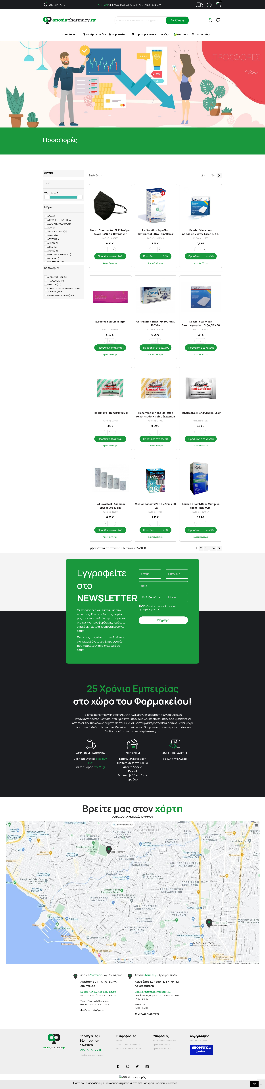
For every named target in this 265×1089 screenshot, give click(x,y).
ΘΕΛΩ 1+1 (54, 284)
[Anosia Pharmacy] (69, 20)
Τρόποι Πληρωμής (161, 1044)
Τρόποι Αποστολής (162, 1048)
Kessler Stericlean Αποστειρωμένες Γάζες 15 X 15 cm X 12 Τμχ (200, 232)
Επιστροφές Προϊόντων (164, 1040)
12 (201, 175)
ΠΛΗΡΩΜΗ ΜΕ (132, 753)
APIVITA (53, 239)
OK (254, 1084)
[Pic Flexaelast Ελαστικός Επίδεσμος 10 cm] (110, 479)
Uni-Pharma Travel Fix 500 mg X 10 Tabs (155, 323)
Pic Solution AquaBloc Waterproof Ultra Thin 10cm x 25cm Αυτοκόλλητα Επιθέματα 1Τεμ (155, 232)
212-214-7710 (57, 4)
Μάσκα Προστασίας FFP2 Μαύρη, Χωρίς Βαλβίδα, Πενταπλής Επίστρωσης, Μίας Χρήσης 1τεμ (110, 232)
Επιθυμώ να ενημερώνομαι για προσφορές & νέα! (157, 607)
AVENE (52, 250)
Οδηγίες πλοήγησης (94, 1010)
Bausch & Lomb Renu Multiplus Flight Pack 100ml (200, 505)
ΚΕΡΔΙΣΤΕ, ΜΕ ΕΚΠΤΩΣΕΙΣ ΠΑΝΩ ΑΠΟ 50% (63, 290)
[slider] (47, 197)
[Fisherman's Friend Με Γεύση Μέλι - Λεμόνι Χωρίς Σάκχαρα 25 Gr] (155, 388)
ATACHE (53, 246)
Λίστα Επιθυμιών (198, 1040)
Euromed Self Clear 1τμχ (110, 321)
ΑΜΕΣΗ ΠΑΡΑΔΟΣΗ (174, 753)
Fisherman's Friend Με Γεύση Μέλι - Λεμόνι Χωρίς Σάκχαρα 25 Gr (155, 414)
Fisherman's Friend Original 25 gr (201, 413)
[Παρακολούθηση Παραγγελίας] (199, 4)
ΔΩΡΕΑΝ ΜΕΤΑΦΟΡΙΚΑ (90, 753)
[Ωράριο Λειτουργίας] (209, 4)
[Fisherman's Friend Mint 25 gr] (110, 388)
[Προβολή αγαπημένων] (218, 20)
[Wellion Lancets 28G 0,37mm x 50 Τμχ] (155, 479)
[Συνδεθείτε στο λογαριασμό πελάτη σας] (211, 20)
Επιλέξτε (94, 175)
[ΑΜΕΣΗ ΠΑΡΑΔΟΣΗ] (174, 743)
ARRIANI (52, 242)
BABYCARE (54, 258)
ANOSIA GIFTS (57, 276)
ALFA (51, 227)
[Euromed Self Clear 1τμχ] (110, 297)
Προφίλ (120, 1040)
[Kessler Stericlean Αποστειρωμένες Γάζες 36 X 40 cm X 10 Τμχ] (200, 297)
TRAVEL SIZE (55, 280)
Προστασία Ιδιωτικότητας (129, 1048)
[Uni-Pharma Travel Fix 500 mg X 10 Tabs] (155, 297)
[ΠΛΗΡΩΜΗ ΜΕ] (132, 743)
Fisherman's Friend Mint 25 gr (110, 413)
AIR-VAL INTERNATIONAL (61, 219)
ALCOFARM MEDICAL (59, 223)
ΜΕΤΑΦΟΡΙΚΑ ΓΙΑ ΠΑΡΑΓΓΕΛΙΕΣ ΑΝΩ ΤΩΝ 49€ (129, 5)
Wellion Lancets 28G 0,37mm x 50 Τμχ (155, 505)
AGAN (51, 216)
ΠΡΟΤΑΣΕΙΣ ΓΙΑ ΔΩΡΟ (60, 295)
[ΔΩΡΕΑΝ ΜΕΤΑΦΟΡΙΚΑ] (90, 743)
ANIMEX (52, 235)
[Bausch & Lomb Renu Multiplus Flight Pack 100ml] (200, 479)
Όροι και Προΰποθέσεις (128, 1044)
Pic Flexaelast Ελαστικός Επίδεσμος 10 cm (110, 505)
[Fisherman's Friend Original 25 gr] (200, 388)
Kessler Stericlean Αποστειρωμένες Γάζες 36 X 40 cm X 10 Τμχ (201, 323)
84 (213, 548)
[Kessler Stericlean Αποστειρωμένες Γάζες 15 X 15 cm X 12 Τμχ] (200, 205)
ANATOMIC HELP (57, 231)
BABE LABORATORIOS (59, 254)
